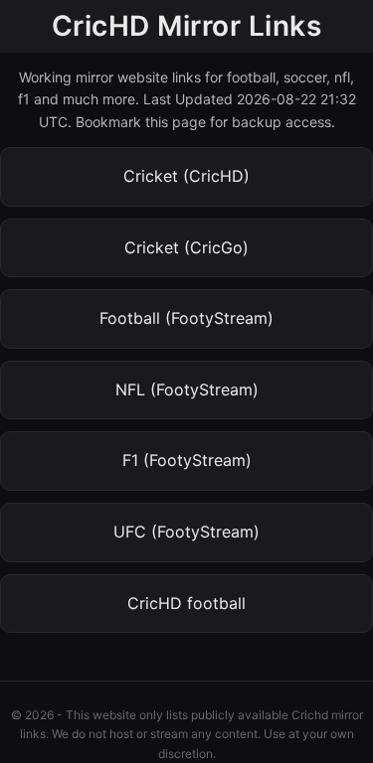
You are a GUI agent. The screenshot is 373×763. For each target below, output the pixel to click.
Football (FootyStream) (186, 318)
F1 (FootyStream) (187, 460)
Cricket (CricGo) (186, 247)
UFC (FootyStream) (186, 531)
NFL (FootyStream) (187, 389)
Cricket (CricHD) (186, 176)
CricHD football (186, 603)
